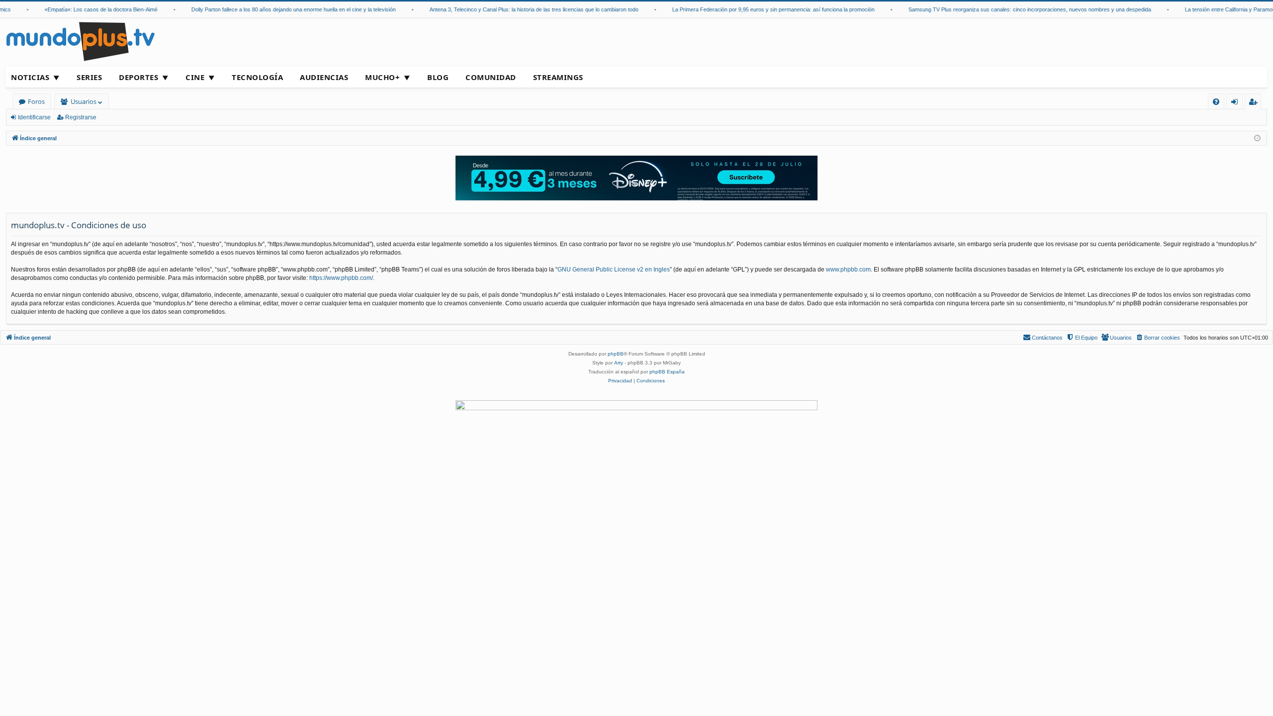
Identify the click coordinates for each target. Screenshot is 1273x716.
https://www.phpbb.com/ (341, 277)
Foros (36, 101)
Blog (438, 77)
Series (89, 77)
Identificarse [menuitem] (1236, 103)
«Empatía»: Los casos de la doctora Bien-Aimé (91, 9)
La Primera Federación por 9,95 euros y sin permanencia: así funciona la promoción (764, 9)
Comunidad (490, 77)
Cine (194, 77)
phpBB (616, 354)
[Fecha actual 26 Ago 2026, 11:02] (1257, 138)
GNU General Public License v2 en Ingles (613, 269)
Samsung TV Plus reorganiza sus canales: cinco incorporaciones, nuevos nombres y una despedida (1020, 9)
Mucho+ (382, 77)
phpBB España (667, 371)
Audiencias (324, 77)
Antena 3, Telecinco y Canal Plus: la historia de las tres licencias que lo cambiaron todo (524, 9)
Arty (618, 362)
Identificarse (34, 117)
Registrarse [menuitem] (1255, 103)
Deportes (138, 77)
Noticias (30, 77)
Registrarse (80, 117)
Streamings (558, 77)
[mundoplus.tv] (80, 41)
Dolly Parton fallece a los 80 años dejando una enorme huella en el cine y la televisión (284, 9)
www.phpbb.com (848, 269)
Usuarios (83, 101)
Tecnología (257, 77)
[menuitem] (1216, 101)
